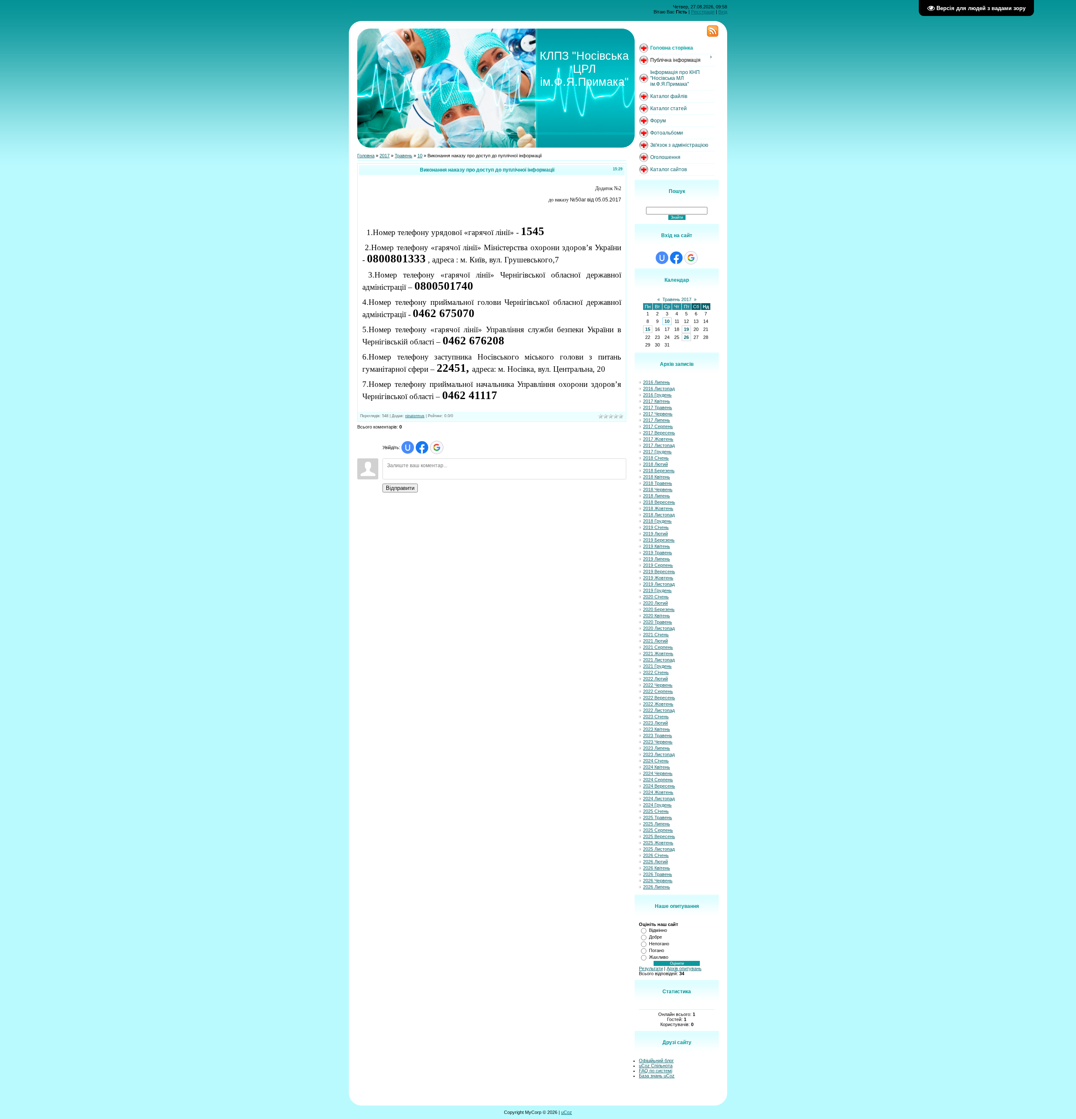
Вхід (722, 11)
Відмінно (658, 930)
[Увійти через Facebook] (422, 447)
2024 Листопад (659, 798)
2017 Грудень (657, 451)
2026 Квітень (656, 867)
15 (647, 329)
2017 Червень (657, 413)
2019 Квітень (656, 546)
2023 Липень (656, 748)
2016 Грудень (657, 394)
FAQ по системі (655, 1070)
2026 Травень (657, 874)
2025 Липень (656, 823)
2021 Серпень (658, 647)
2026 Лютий (655, 861)
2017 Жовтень (658, 439)
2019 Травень (657, 552)
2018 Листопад (659, 514)
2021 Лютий (655, 640)
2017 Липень (656, 420)
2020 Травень (657, 621)
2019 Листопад (659, 584)
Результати (651, 968)
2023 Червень (657, 741)
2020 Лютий (655, 603)
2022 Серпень (658, 691)
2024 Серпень (658, 779)
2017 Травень (657, 407)
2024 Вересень (659, 785)
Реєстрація (703, 11)
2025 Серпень (658, 830)
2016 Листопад (659, 388)
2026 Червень (657, 880)
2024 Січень (656, 760)
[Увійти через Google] (436, 447)
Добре (655, 936)
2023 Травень (657, 735)
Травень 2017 (676, 299)
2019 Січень (656, 527)
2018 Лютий (655, 464)
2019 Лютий (655, 533)
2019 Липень (656, 558)
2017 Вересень (659, 432)
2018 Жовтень (658, 508)
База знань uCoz (657, 1075)
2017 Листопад (659, 445)
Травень (403, 155)
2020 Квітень (656, 615)
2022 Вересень (659, 697)
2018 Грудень (657, 521)
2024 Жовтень (658, 792)
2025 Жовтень (658, 842)
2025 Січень (656, 811)
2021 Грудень (657, 666)
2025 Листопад (659, 849)
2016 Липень (656, 382)
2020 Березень (659, 609)
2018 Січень (656, 457)
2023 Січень (656, 716)
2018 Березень (659, 470)
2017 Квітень (656, 401)
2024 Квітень (656, 767)
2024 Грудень (657, 804)
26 (686, 337)
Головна (365, 155)
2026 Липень (656, 886)
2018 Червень (657, 489)
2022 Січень (656, 672)
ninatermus (415, 416)
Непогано (659, 943)
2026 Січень (656, 855)
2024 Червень (657, 773)
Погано (656, 950)
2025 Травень (657, 817)
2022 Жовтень (658, 703)
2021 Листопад (659, 659)
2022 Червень (657, 685)
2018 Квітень (656, 476)
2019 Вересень (659, 571)
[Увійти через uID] (407, 447)
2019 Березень (659, 539)
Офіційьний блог (656, 1060)
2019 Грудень (657, 590)
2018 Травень (657, 483)
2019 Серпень (658, 565)
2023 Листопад (659, 754)
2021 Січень (656, 634)
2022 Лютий (655, 678)
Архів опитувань (684, 968)
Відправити (400, 488)
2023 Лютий (655, 722)
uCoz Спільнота (655, 1065)
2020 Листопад (659, 628)
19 (686, 329)
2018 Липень (656, 495)
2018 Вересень (659, 502)
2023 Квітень (656, 729)
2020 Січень (656, 596)
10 (419, 155)
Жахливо (658, 957)
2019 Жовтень (658, 577)
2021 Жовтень (658, 653)
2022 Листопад (659, 710)
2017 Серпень (658, 426)
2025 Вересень (659, 836)
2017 (385, 155)
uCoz (566, 1112)
